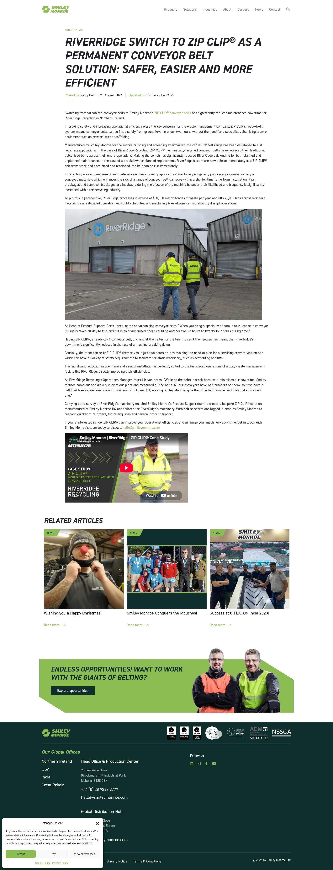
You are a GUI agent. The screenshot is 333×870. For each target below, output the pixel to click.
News (259, 9)
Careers (243, 9)
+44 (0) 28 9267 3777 (99, 789)
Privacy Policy (60, 862)
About (227, 9)
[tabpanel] (110, 800)
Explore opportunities (72, 690)
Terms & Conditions (147, 861)
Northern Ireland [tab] (57, 761)
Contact (274, 9)
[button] (97, 823)
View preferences (84, 854)
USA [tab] (46, 769)
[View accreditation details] (170, 732)
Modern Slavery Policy (110, 861)
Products (170, 9)
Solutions (190, 9)
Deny (53, 854)
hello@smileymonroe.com (142, 427)
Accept (21, 854)
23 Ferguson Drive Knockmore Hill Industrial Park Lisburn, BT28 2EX (103, 775)
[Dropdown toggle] (288, 9)
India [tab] (46, 776)
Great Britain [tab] (53, 784)
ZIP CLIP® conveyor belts (172, 113)
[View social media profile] (191, 763)
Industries (210, 9)
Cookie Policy (42, 862)
